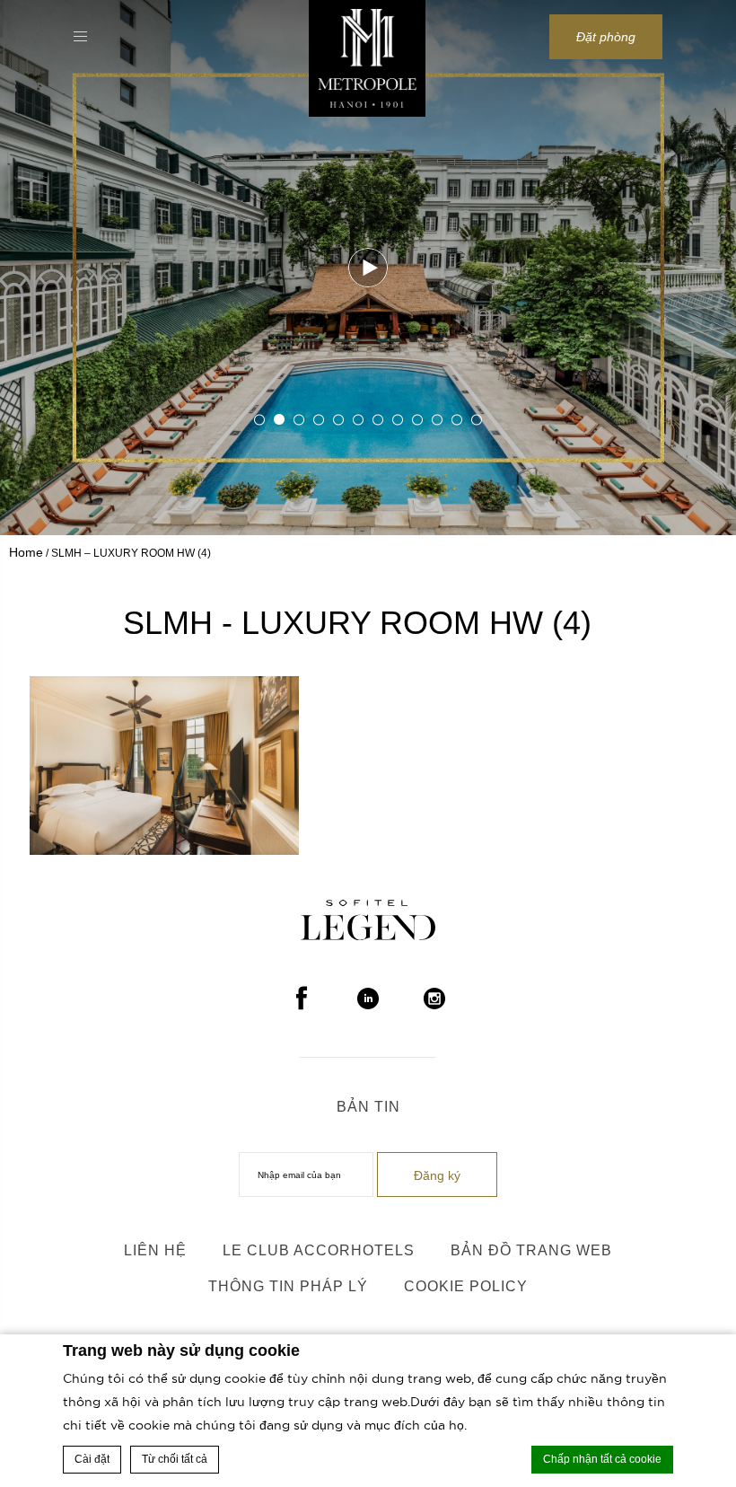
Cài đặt (92, 1459)
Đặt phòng (605, 37)
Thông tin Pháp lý (288, 1286)
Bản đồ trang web (531, 1250)
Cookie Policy (466, 1286)
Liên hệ (155, 1250)
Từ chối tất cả (174, 1459)
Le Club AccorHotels (319, 1250)
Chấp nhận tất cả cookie (602, 1459)
